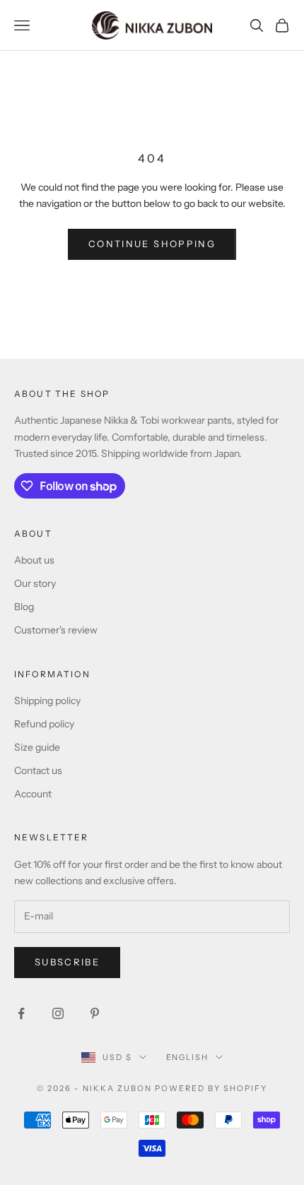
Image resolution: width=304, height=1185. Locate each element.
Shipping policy (47, 700)
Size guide (37, 747)
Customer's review (56, 630)
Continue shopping (152, 243)
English (187, 1057)
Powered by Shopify (211, 1088)
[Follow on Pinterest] (95, 1013)
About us (34, 560)
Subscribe (67, 961)
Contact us (38, 770)
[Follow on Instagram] (58, 1013)
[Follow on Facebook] (21, 1013)
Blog (24, 606)
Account (33, 793)
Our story (35, 583)
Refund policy (44, 723)
